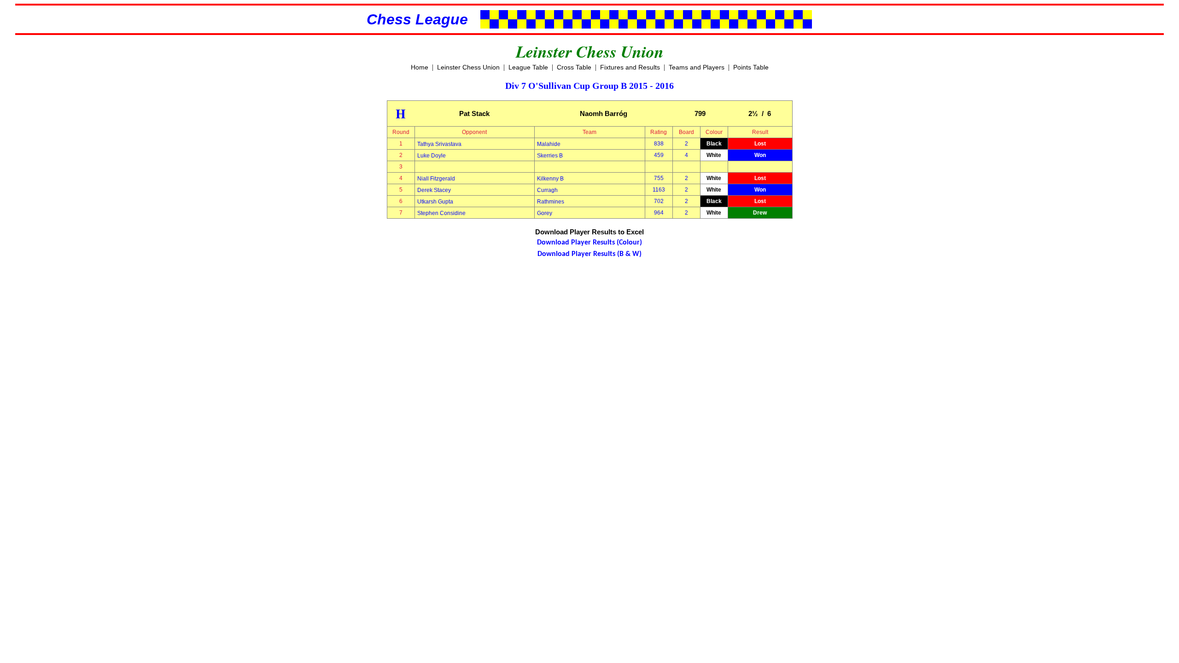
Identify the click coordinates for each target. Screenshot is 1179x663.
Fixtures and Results (630, 67)
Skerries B (550, 155)
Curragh (547, 190)
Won (760, 155)
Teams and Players (696, 67)
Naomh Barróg (603, 113)
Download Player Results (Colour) (589, 242)
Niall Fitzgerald (436, 178)
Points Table (751, 67)
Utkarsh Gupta (435, 201)
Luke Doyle (431, 155)
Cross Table (574, 67)
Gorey (544, 213)
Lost (760, 143)
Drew (760, 212)
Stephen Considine (441, 213)
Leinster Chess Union (468, 67)
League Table (528, 67)
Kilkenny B (550, 178)
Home (419, 67)
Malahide (548, 144)
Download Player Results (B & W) (589, 254)
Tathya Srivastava (439, 144)
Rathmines (550, 201)
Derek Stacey (434, 190)
